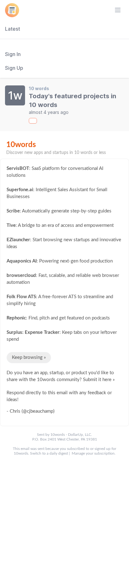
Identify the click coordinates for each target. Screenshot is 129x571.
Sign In (13, 54)
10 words (39, 88)
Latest (12, 29)
